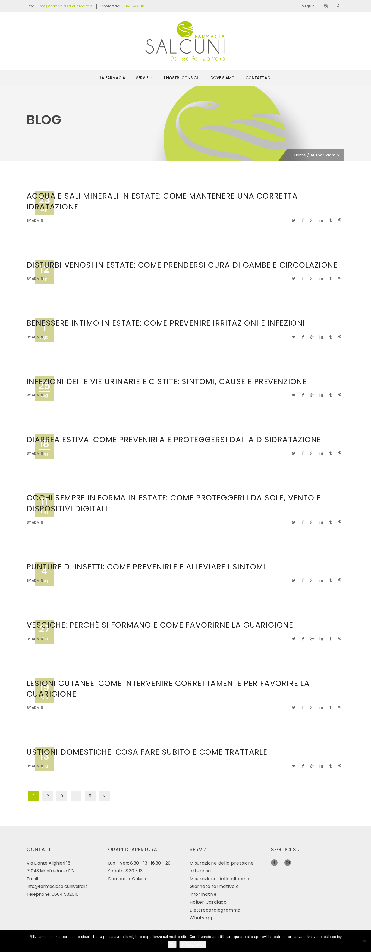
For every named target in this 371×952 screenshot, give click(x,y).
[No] (364, 941)
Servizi (143, 77)
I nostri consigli (182, 77)
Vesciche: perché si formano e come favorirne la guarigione (160, 625)
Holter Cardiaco (208, 902)
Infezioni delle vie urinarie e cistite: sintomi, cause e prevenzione (167, 381)
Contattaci (258, 77)
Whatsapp (202, 918)
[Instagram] (325, 6)
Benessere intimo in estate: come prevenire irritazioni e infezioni (166, 323)
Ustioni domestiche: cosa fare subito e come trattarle (147, 752)
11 (90, 796)
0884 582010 (132, 6)
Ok (172, 944)
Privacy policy (192, 944)
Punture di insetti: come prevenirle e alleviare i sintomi (146, 567)
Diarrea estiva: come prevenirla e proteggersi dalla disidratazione (174, 439)
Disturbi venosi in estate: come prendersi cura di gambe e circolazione (182, 265)
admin (37, 220)
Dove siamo (222, 77)
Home (300, 155)
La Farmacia (112, 77)
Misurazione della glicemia (220, 879)
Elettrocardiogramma (215, 910)
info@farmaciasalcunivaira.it (66, 6)
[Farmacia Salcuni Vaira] (185, 40)
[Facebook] (338, 6)
